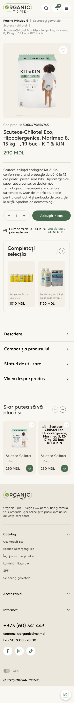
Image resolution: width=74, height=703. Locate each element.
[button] (19, 115)
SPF (6, 570)
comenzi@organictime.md (24, 633)
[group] (21, 284)
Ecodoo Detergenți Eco (18, 549)
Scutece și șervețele (16, 578)
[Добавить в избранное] (31, 425)
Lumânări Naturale (16, 563)
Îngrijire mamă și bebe (18, 556)
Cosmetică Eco (13, 541)
